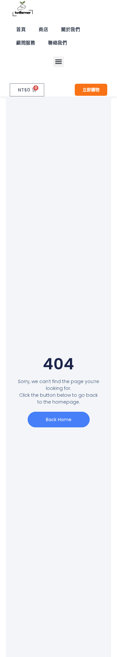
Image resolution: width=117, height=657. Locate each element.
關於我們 (70, 29)
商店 (43, 29)
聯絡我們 (57, 42)
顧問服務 (25, 42)
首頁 (21, 29)
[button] (58, 61)
